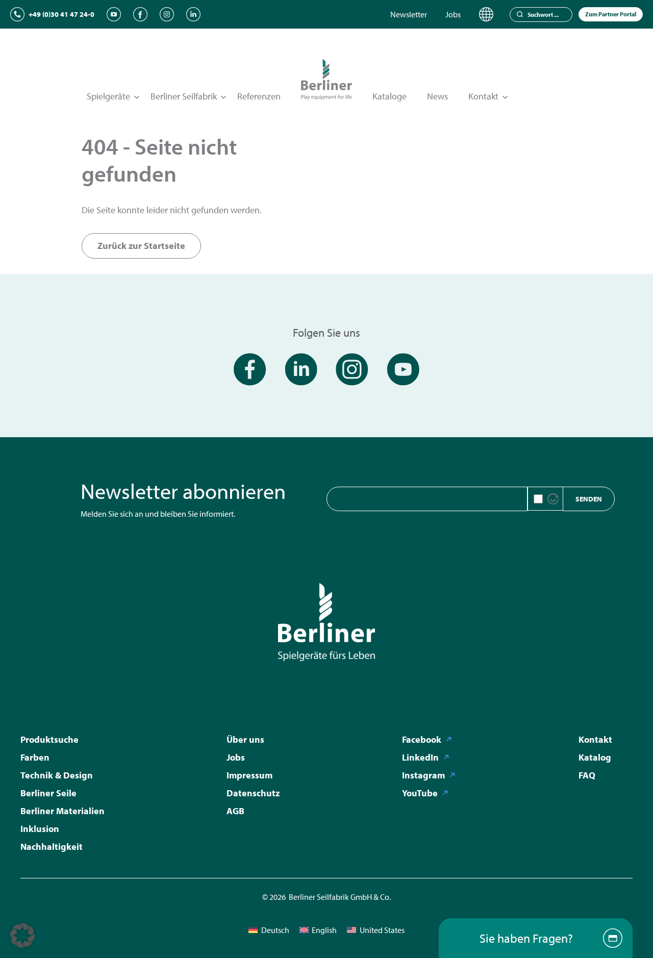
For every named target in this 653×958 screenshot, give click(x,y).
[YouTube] (114, 14)
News (437, 96)
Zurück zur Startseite (141, 245)
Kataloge (389, 96)
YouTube (420, 793)
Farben (34, 757)
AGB (235, 811)
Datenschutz (253, 793)
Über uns (245, 739)
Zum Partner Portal (610, 14)
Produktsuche (49, 739)
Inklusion (39, 829)
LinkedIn (420, 757)
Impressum (249, 775)
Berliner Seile (48, 793)
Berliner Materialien (62, 811)
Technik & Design (56, 775)
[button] (22, 935)
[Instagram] (167, 14)
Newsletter (408, 14)
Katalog (595, 757)
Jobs (453, 14)
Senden (588, 498)
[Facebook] (140, 14)
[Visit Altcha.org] (553, 499)
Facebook (421, 739)
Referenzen (259, 96)
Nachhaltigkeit (51, 846)
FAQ (587, 775)
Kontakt (595, 739)
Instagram (423, 775)
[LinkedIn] (193, 14)
